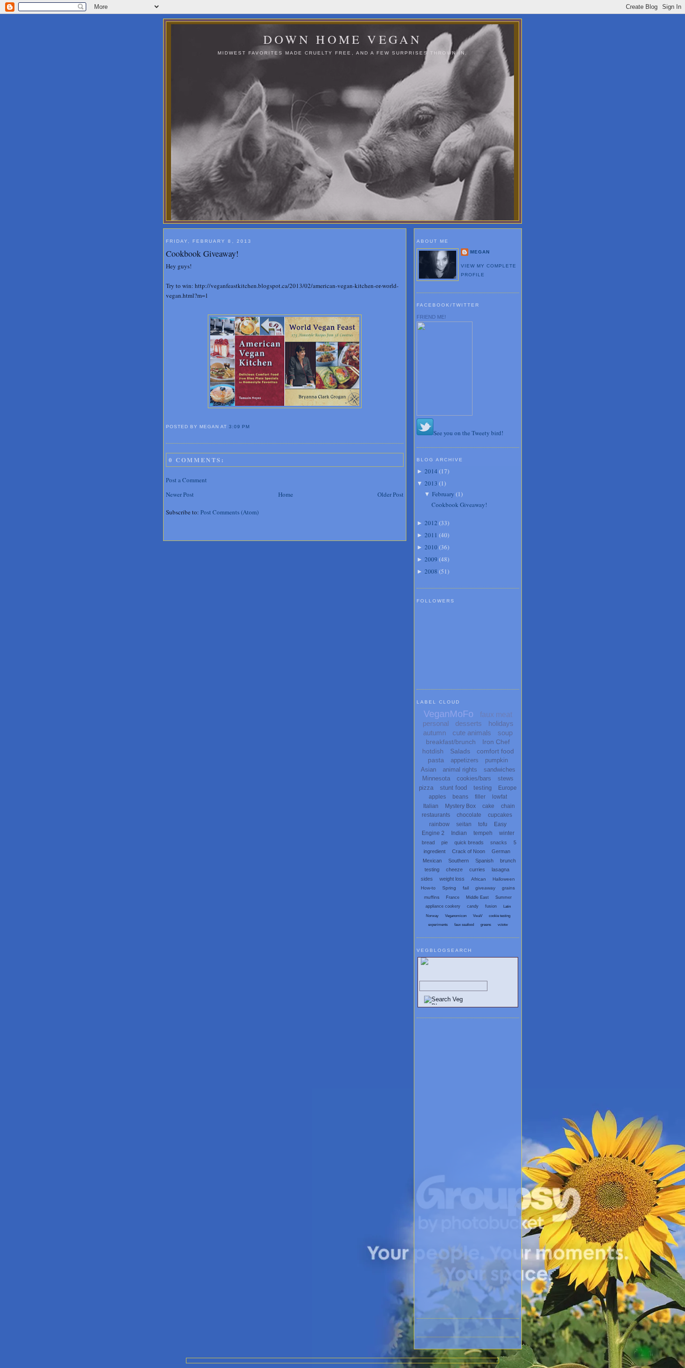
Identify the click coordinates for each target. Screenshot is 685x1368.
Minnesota (436, 778)
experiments (438, 925)
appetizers (465, 760)
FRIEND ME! (431, 317)
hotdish (433, 751)
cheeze (454, 869)
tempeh (483, 833)
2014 (431, 471)
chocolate (469, 815)
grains (508, 887)
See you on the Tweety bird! (468, 433)
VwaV (477, 916)
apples (437, 796)
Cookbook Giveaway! (202, 253)
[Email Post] (252, 426)
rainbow (439, 824)
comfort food (495, 751)
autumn (434, 733)
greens (485, 925)
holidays (501, 723)
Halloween (504, 879)
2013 (431, 483)
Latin (507, 906)
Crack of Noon (468, 851)
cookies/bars (474, 778)
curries (477, 869)
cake (488, 806)
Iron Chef (496, 742)
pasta (436, 760)
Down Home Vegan (342, 39)
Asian (428, 769)
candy (473, 906)
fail (466, 887)
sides (427, 879)
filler (480, 796)
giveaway (485, 887)
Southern (458, 860)
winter (506, 833)
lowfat (499, 796)
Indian (459, 833)
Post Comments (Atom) (229, 512)
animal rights (460, 769)
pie (444, 842)
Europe (507, 788)
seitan (464, 824)
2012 (431, 523)
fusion (491, 906)
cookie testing (499, 916)
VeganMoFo (448, 714)
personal (436, 723)
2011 (431, 535)
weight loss (452, 879)
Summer (503, 897)
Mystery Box (460, 806)
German (501, 851)
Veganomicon (455, 916)
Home (285, 494)
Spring (449, 887)
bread (428, 842)
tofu (482, 824)
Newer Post (180, 494)
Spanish (484, 860)
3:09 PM (239, 426)
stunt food (453, 787)
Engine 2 (433, 833)
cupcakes (500, 815)
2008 (431, 571)
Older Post (390, 494)
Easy (500, 824)
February (443, 494)
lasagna (500, 869)
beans (460, 796)
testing (482, 787)
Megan (480, 251)
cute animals (471, 733)
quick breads (469, 842)
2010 (431, 547)
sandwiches (499, 769)
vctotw (503, 925)
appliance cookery (442, 906)
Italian (430, 806)
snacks (498, 842)
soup (505, 733)
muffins (431, 897)
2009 (431, 559)
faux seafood (464, 925)
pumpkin (496, 760)
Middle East (477, 897)
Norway (432, 916)
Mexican (432, 860)
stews (506, 778)
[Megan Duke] (445, 413)
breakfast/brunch (451, 742)
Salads (460, 751)
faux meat (496, 714)
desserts (468, 723)
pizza (426, 787)
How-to (428, 887)
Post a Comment (186, 480)
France (452, 897)
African (478, 879)
